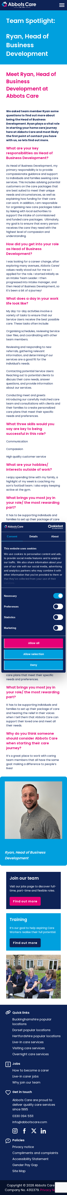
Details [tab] (33, 536)
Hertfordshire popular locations (36, 1036)
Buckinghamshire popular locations (32, 1021)
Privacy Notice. (51, 1190)
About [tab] (55, 536)
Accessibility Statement (30, 1159)
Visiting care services (28, 1048)
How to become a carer (30, 1070)
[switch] (58, 606)
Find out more (25, 901)
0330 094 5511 (22, 1116)
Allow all (33, 643)
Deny (33, 665)
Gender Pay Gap (25, 1165)
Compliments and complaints (35, 1153)
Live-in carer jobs (25, 1076)
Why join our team (26, 1082)
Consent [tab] (12, 536)
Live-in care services (28, 1042)
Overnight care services (30, 1054)
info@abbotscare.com (29, 1122)
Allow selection (33, 654)
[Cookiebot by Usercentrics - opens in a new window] (48, 527)
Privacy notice (23, 1147)
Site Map (19, 1171)
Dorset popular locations (31, 1030)
